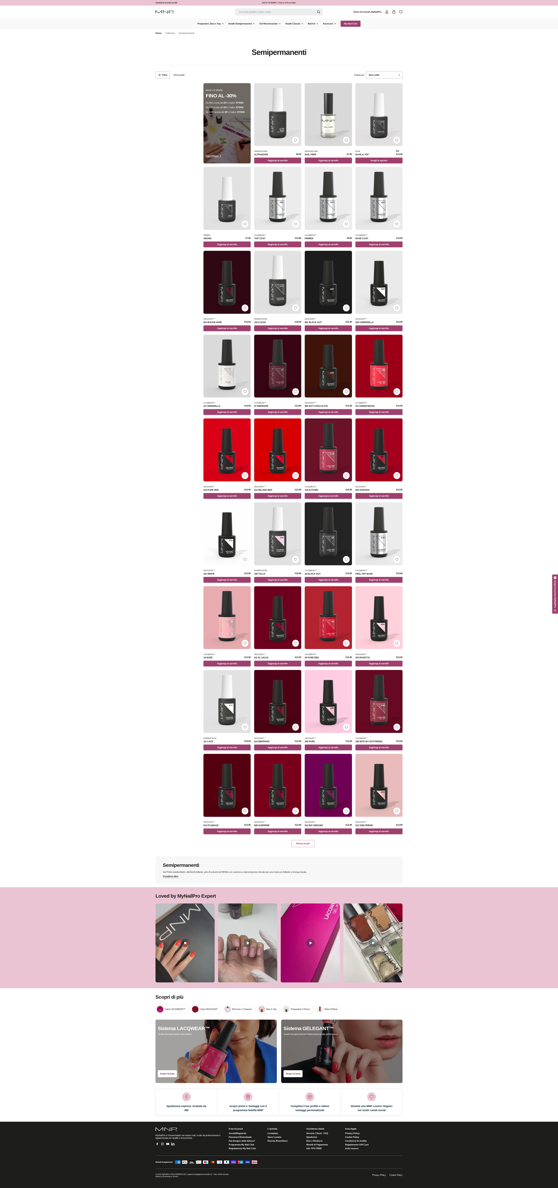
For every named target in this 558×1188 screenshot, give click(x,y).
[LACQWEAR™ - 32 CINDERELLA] (227, 366)
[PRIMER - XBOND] (227, 198)
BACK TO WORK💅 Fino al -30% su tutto (279, 3)
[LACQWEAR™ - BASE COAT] (379, 198)
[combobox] (279, 11)
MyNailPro (166, 1174)
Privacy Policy (379, 1175)
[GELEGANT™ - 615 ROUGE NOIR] (227, 282)
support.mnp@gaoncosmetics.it (199, 1174)
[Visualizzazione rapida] (297, 88)
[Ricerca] (318, 12)
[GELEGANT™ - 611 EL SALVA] (277, 617)
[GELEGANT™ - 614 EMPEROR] (277, 701)
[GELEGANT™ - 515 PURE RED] (227, 449)
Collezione (170, 33)
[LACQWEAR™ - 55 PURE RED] (328, 617)
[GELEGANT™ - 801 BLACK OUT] (328, 282)
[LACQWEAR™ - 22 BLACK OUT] (328, 533)
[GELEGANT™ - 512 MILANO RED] (277, 449)
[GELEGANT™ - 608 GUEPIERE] (277, 785)
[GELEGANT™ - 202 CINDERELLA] (379, 282)
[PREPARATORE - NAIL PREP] (328, 114)
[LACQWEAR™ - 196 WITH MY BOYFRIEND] (379, 701)
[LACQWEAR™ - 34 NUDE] (227, 617)
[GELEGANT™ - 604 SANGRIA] (379, 449)
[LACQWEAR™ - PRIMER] (328, 198)
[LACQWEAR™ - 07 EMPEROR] (277, 366)
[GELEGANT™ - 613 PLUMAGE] (227, 785)
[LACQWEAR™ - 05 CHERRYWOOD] (379, 366)
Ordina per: (359, 75)
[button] (555, 594)
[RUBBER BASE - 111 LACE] (227, 701)
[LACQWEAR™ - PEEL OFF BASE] (379, 533)
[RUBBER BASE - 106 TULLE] (277, 533)
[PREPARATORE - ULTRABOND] (277, 114)
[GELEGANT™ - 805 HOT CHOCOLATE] (328, 366)
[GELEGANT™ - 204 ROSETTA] (379, 617)
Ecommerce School (170, 1176)
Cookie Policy (396, 1175)
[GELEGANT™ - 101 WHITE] (227, 533)
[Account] (387, 12)
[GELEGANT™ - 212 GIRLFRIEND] (379, 785)
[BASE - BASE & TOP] (379, 114)
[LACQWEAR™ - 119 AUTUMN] (328, 449)
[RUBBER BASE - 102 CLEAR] (277, 282)
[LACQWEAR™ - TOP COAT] (277, 198)
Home (158, 33)
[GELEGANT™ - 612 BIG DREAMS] (328, 785)
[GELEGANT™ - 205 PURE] (328, 701)
